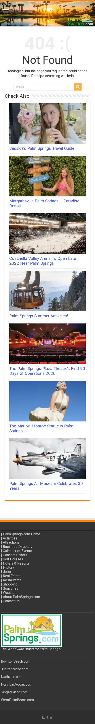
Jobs (7, 572)
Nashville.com (12, 677)
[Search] (78, 86)
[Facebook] (47, 717)
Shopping (10, 584)
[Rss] (43, 717)
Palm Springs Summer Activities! (38, 316)
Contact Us (11, 601)
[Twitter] (51, 717)
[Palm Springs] (47, 13)
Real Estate (12, 576)
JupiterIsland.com (14, 669)
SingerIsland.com (14, 692)
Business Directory (17, 547)
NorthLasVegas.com (16, 684)
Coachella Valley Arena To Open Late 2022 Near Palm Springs (42, 261)
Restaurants (12, 580)
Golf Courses (13, 559)
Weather (9, 593)
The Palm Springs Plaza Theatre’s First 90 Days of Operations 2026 (47, 371)
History (8, 567)
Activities (10, 538)
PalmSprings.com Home (21, 534)
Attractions (11, 542)
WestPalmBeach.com (17, 700)
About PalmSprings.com (21, 597)
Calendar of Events (17, 551)
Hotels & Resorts (16, 563)
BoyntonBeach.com (15, 661)
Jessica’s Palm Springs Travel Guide (41, 148)
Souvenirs (10, 588)
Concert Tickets (15, 555)
